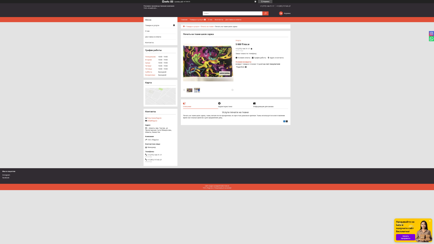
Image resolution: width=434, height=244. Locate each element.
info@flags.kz (152, 121)
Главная (184, 19)
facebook (5, 178)
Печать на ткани (207, 27)
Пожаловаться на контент (222, 188)
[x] (287, 122)
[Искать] (265, 13)
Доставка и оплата (233, 19)
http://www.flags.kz (154, 118)
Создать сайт (178, 1)
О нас (210, 19)
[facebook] (284, 122)
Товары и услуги (197, 19)
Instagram (6, 175)
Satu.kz (227, 186)
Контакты (219, 19)
